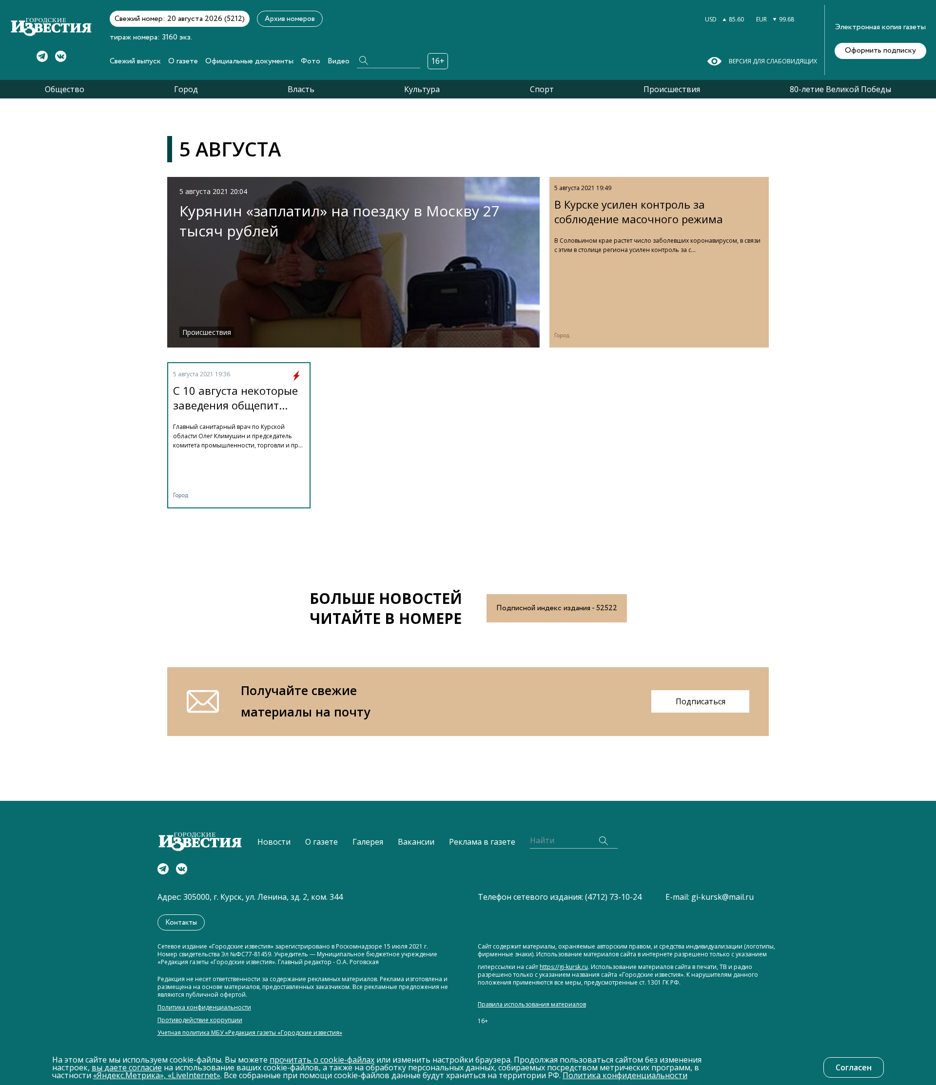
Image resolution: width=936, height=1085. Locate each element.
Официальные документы (249, 61)
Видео (339, 61)
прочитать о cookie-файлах (322, 1059)
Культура (422, 89)
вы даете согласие (127, 1067)
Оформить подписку (880, 50)
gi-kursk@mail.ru (722, 896)
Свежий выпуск (135, 61)
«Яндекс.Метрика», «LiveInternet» (156, 1075)
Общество (64, 89)
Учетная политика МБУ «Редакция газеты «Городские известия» (249, 1033)
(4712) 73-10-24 (613, 896)
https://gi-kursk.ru (564, 967)
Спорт (542, 89)
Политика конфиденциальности (204, 1007)
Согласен (854, 1067)
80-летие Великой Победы (840, 89)
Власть (301, 89)
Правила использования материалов (532, 1004)
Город (186, 89)
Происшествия (672, 89)
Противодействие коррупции (199, 1020)
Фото (310, 61)
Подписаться (700, 701)
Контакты (181, 922)
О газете (183, 61)
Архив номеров (290, 19)
